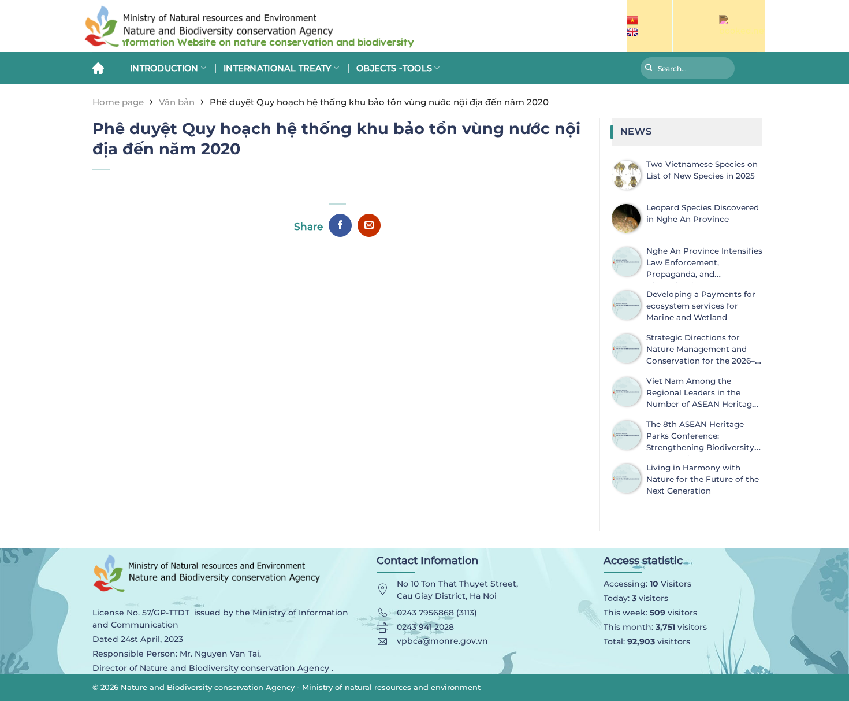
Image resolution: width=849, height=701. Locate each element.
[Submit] (648, 69)
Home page (118, 102)
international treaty (278, 68)
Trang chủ (102, 68)
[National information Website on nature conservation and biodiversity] (286, 26)
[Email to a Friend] (369, 225)
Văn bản (177, 102)
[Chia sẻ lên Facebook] (340, 225)
